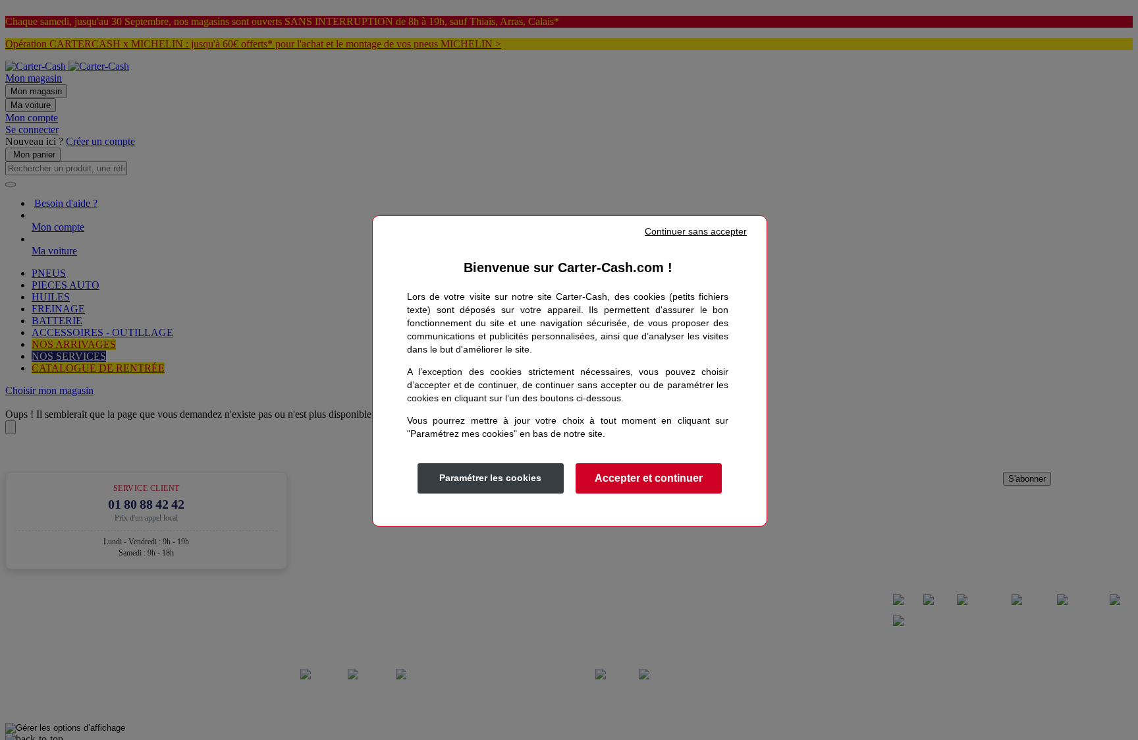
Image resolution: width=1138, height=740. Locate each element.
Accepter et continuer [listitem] (649, 478)
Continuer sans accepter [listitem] (696, 231)
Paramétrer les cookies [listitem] (490, 477)
